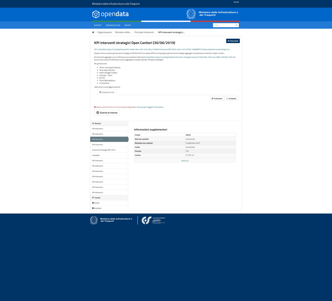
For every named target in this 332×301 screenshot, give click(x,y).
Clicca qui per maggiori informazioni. (150, 107)
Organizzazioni (113, 25)
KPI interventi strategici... (171, 32)
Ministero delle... (123, 32)
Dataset (98, 25)
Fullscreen (218, 98)
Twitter (97, 202)
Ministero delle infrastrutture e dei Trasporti (116, 4)
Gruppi (127, 25)
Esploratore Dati (108, 92)
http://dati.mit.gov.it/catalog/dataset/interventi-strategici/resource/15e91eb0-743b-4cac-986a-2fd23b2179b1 (190, 57)
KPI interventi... (98, 128)
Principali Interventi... (144, 32)
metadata (96, 155)
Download (234, 40)
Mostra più (184, 161)
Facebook (97, 208)
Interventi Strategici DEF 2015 (103, 149)
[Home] (93, 32)
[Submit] (236, 25)
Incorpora (232, 98)
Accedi (236, 2)
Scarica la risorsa (108, 112)
